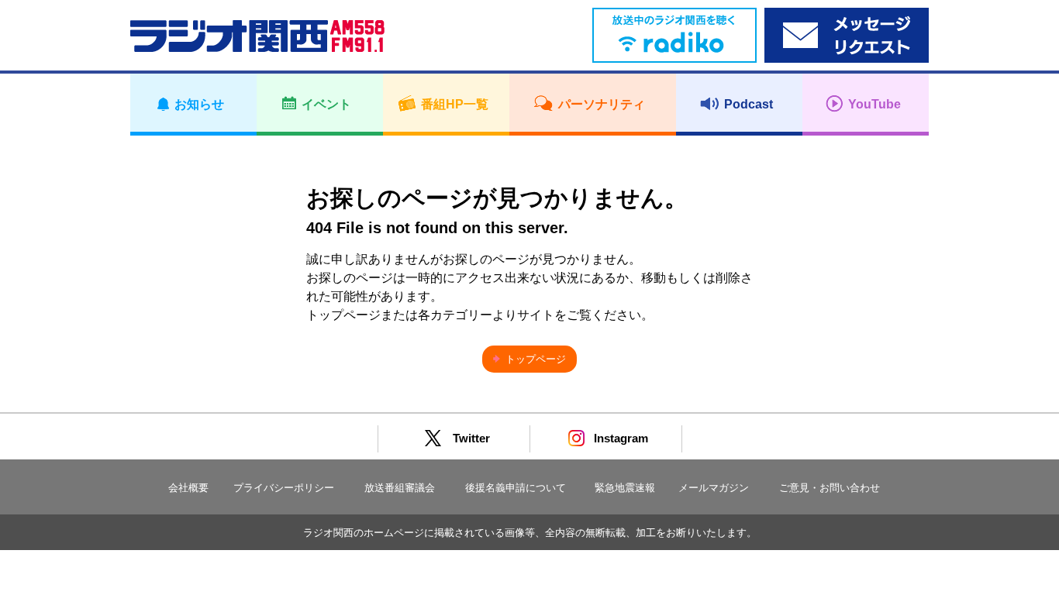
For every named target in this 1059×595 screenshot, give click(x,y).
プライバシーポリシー (283, 488)
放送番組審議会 (399, 488)
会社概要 (188, 488)
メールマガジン (713, 488)
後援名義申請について (515, 488)
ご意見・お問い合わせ (829, 488)
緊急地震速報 (625, 488)
